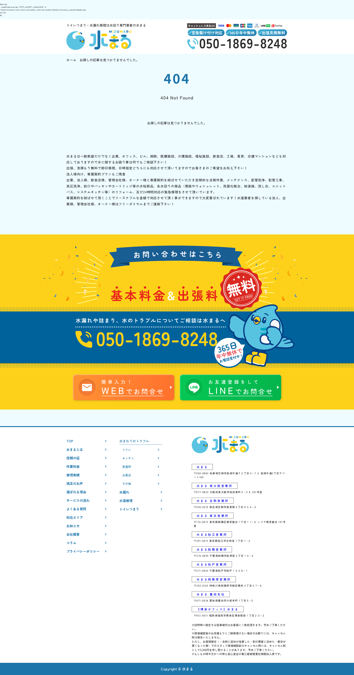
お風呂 (126, 475)
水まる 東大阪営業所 (215, 486)
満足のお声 (74, 483)
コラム (71, 542)
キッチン (128, 458)
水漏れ (124, 492)
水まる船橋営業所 (212, 549)
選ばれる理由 (76, 491)
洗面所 (126, 466)
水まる (202, 467)
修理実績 (73, 474)
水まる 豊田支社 (211, 594)
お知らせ (73, 525)
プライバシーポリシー (83, 551)
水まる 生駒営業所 (213, 500)
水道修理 (126, 500)
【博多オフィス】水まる (218, 609)
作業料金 (73, 466)
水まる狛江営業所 (212, 534)
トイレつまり (129, 509)
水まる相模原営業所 (214, 579)
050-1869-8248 (157, 337)
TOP (69, 441)
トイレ (126, 449)
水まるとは (74, 449)
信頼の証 (73, 457)
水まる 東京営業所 (213, 515)
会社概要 (73, 534)
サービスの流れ (78, 500)
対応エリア (74, 517)
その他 (126, 483)
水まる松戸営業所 (212, 564)
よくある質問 (76, 508)
